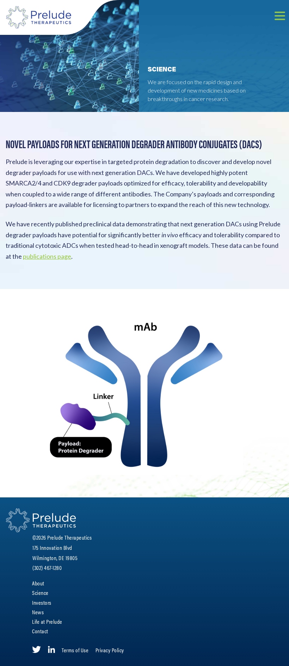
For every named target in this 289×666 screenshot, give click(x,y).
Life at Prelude (47, 621)
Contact (40, 631)
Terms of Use (75, 650)
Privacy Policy (110, 650)
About (38, 583)
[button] (280, 17)
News (38, 612)
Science (40, 593)
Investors (41, 602)
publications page (47, 256)
